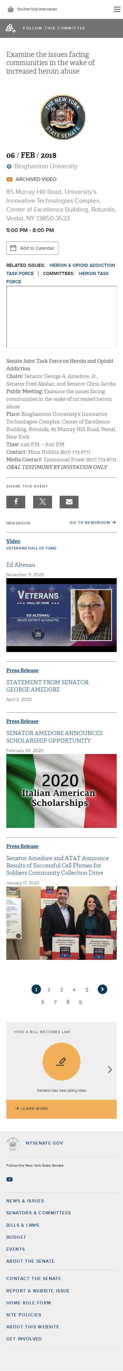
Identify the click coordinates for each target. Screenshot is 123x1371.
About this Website (32, 1327)
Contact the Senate (33, 1279)
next (109, 1070)
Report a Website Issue (38, 1291)
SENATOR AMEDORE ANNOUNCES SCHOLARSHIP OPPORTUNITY (54, 737)
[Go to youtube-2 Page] (10, 1179)
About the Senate (30, 1261)
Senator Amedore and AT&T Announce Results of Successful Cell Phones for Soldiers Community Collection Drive (57, 866)
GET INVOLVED (24, 1339)
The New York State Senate (37, 9)
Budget (16, 1237)
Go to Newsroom (90, 523)
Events (15, 1249)
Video (13, 541)
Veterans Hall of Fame (31, 548)
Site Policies (23, 1315)
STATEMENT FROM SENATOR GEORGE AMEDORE (47, 686)
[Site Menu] (116, 9)
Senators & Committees (38, 1213)
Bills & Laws (22, 1225)
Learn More (34, 1109)
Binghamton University (45, 166)
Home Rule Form (28, 1303)
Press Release (22, 670)
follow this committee (54, 28)
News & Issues (25, 1201)
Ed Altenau (20, 565)
